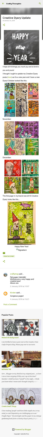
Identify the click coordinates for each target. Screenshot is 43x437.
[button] (4, 25)
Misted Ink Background (10, 337)
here (9, 77)
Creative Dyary (9, 256)
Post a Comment (10, 304)
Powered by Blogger (23, 429)
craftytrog (14, 274)
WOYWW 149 (6, 369)
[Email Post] (4, 254)
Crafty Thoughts (13, 3)
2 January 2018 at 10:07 (19, 286)
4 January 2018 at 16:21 (19, 299)
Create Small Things (9, 406)
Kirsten (13, 293)
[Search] (40, 3)
